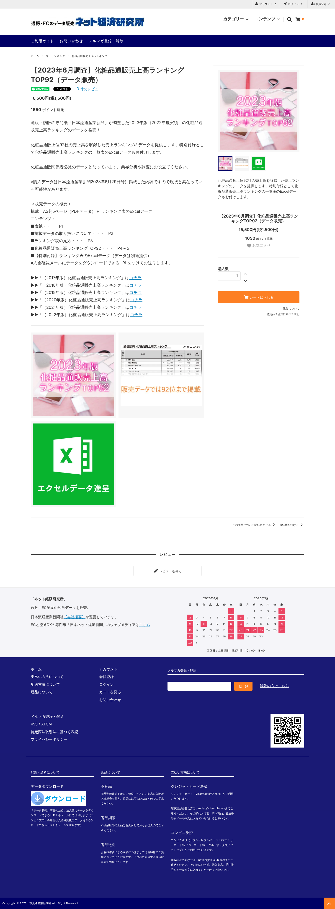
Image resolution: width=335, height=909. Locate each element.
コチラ (135, 277)
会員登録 (321, 4)
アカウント (265, 4)
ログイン (293, 4)
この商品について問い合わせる (251, 525)
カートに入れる (261, 297)
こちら (144, 624)
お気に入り (261, 246)
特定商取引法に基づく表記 (283, 314)
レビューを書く (170, 571)
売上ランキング (55, 56)
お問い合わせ (71, 41)
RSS (34, 724)
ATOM (46, 724)
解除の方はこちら (274, 685)
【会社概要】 (74, 617)
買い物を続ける (289, 525)
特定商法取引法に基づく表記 (54, 732)
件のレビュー (89, 89)
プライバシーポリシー (49, 739)
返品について (291, 308)
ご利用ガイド (42, 41)
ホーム (35, 56)
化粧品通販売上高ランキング (89, 56)
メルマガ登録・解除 (106, 41)
